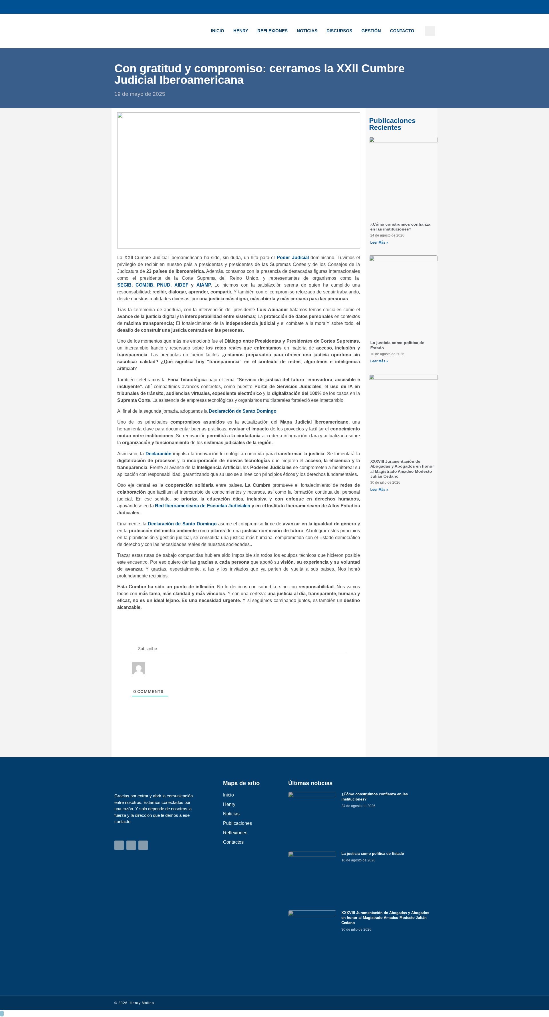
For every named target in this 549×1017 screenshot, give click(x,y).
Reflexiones (272, 30)
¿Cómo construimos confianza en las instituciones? (400, 226)
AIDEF (181, 285)
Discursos (339, 30)
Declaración (159, 453)
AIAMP (203, 285)
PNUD (163, 285)
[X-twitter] (417, 7)
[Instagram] (403, 7)
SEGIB (124, 285)
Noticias (307, 30)
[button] (430, 31)
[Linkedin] (430, 7)
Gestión (371, 30)
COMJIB (144, 285)
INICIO (217, 30)
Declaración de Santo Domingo (243, 411)
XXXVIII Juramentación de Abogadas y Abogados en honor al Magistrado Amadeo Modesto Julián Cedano (402, 468)
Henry (240, 30)
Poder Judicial (293, 257)
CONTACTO (402, 30)
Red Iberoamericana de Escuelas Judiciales (202, 505)
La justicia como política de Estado (372, 853)
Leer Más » (379, 243)
